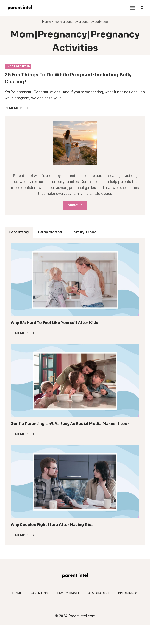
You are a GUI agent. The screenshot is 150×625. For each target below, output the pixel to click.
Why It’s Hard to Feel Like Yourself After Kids (54, 322)
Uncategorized (17, 66)
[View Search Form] (142, 8)
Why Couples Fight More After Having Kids (52, 524)
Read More (16, 108)
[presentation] (75, 279)
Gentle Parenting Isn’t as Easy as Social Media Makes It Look (70, 423)
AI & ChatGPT (98, 593)
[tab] (19, 232)
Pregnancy (128, 593)
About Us (75, 205)
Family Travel (68, 593)
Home (17, 593)
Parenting (39, 593)
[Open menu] (132, 8)
